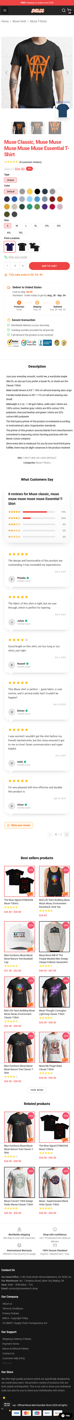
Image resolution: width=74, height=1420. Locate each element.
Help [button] (68, 1415)
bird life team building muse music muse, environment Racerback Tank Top (54, 903)
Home (5, 21)
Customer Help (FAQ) (13, 1358)
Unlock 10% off (7, 1405)
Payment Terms (10, 1343)
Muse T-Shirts (38, 21)
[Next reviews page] (67, 834)
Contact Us (8, 1353)
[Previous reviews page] (50, 834)
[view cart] (69, 10)
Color (7, 185)
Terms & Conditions (12, 1308)
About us (7, 1303)
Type (6, 174)
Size (6, 220)
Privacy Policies (10, 1313)
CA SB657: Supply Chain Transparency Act (24, 1323)
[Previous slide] (6, 72)
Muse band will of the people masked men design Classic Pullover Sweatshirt (53, 959)
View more (37, 1090)
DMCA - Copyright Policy (15, 1318)
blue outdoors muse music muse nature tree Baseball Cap (18, 959)
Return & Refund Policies (15, 1348)
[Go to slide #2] (37, 128)
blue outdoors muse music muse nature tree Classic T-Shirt (18, 1069)
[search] (64, 10)
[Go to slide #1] (19, 128)
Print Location (12, 238)
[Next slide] (67, 72)
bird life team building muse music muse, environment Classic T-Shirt (19, 1014)
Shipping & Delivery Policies (16, 1339)
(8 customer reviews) (30, 162)
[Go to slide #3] (55, 128)
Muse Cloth (19, 21)
